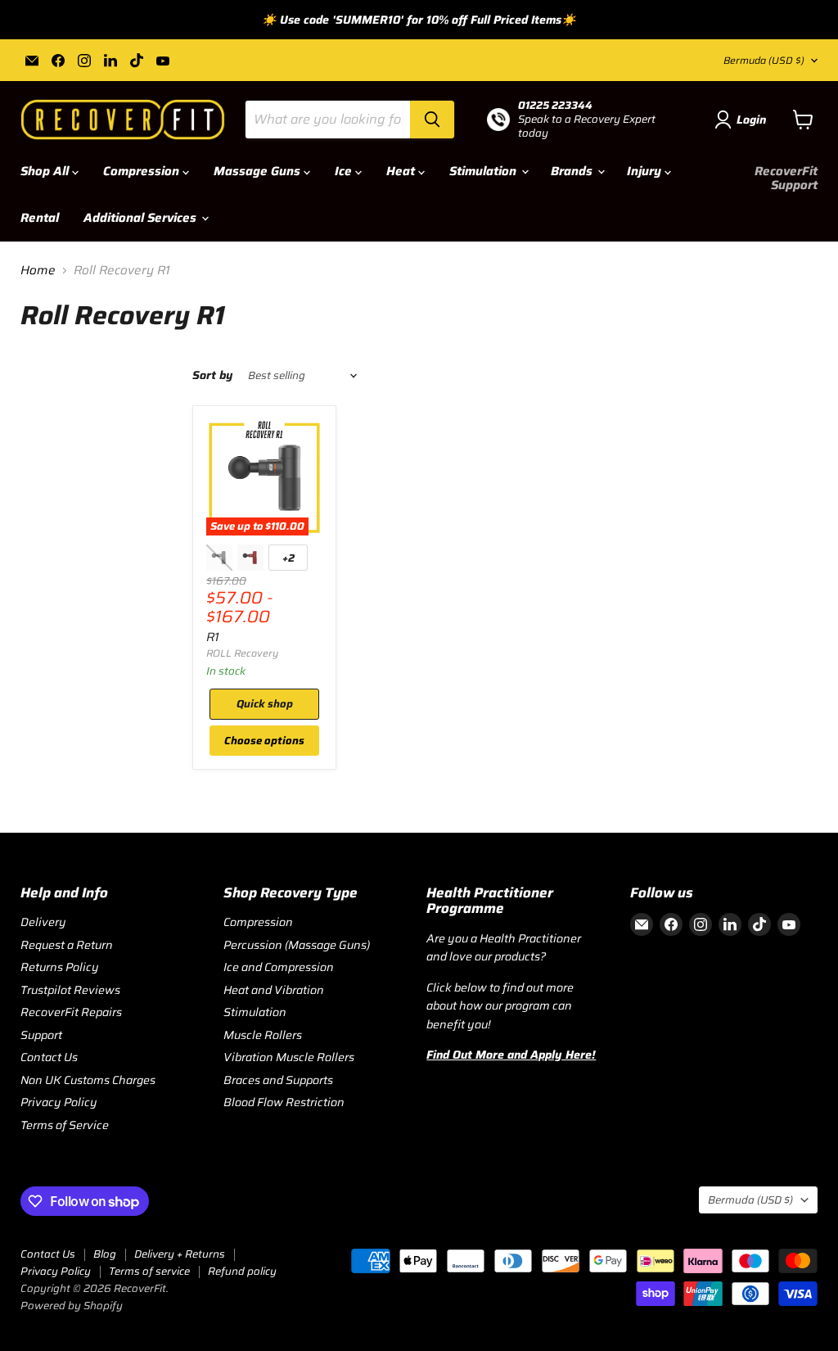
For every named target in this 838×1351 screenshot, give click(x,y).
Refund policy (242, 1271)
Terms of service (149, 1271)
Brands (573, 171)
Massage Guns (259, 171)
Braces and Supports (278, 1080)
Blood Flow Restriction (284, 1102)
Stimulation (484, 171)
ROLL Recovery (242, 653)
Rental (39, 218)
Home (38, 271)
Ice (345, 171)
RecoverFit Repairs (71, 1012)
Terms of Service (64, 1125)
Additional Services (141, 218)
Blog (104, 1254)
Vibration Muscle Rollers (288, 1057)
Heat (402, 171)
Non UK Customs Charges (87, 1080)
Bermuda (763, 60)
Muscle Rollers (262, 1035)
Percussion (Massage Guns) (296, 945)
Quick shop (265, 703)
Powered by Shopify (71, 1305)
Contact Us (49, 1057)
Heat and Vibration (273, 990)
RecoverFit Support (786, 178)
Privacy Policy (58, 1102)
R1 (212, 637)
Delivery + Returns (179, 1254)
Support (41, 1035)
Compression (142, 171)
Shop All (46, 171)
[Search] (432, 119)
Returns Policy (59, 967)
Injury (646, 171)
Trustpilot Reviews (70, 990)
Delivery (43, 922)
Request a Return (66, 945)
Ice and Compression (278, 967)
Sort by (212, 375)
